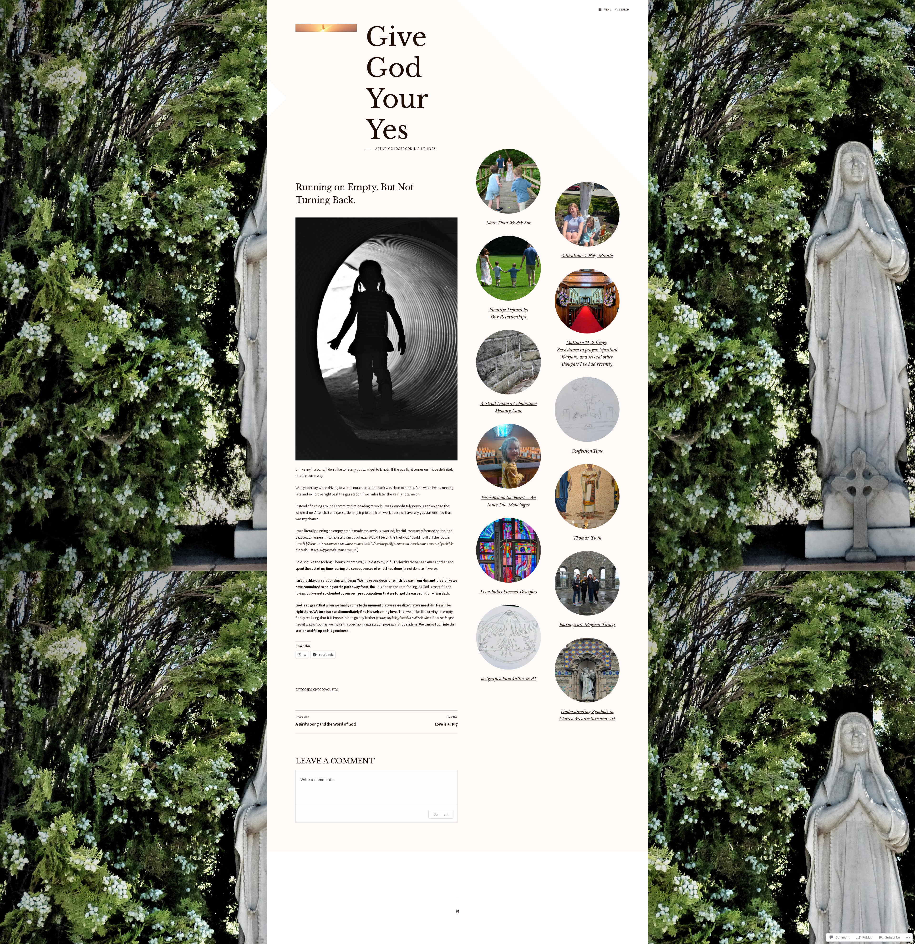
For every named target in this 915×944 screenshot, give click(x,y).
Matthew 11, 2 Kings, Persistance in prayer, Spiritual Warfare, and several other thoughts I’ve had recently (587, 353)
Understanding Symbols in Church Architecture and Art (587, 715)
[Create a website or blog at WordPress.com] (457, 912)
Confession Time (587, 451)
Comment (440, 814)
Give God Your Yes (397, 83)
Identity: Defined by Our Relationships (508, 313)
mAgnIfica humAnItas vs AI (508, 678)
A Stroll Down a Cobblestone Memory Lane (508, 407)
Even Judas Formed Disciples (508, 592)
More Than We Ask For (508, 223)
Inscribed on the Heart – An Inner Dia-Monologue (508, 501)
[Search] (616, 9)
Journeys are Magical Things (587, 624)
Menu (607, 9)
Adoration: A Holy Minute (587, 255)
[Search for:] (629, 9)
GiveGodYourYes (325, 690)
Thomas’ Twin (587, 538)
